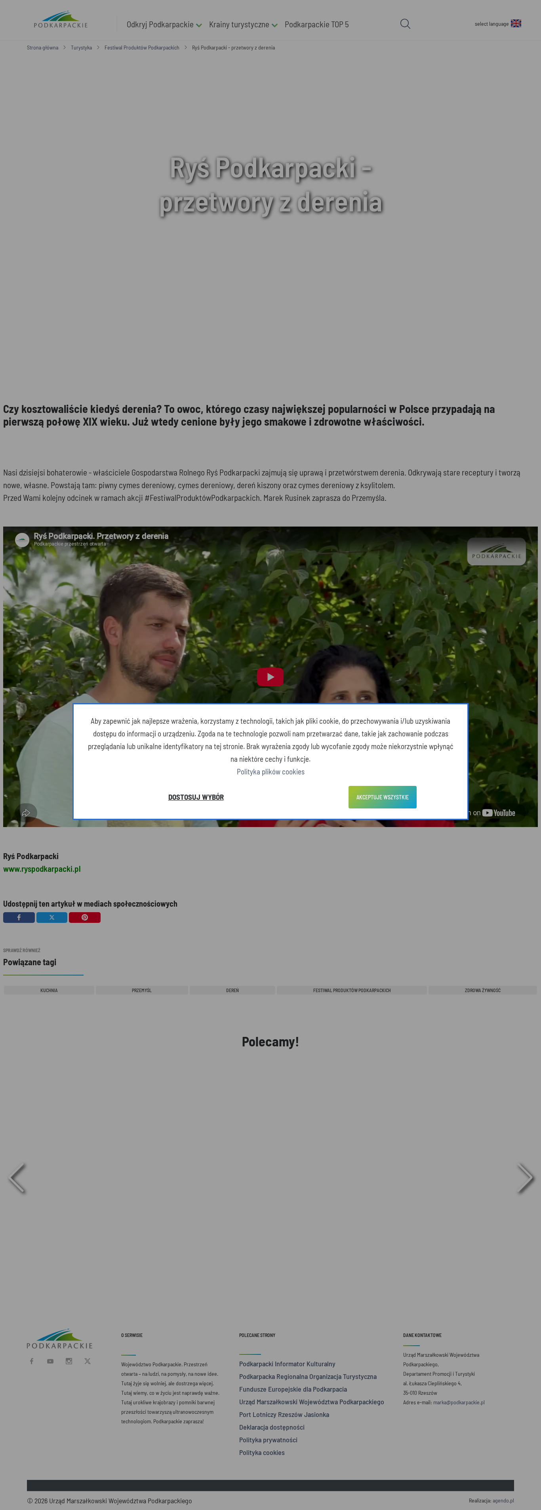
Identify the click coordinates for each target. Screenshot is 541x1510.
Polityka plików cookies (271, 771)
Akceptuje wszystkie (382, 797)
